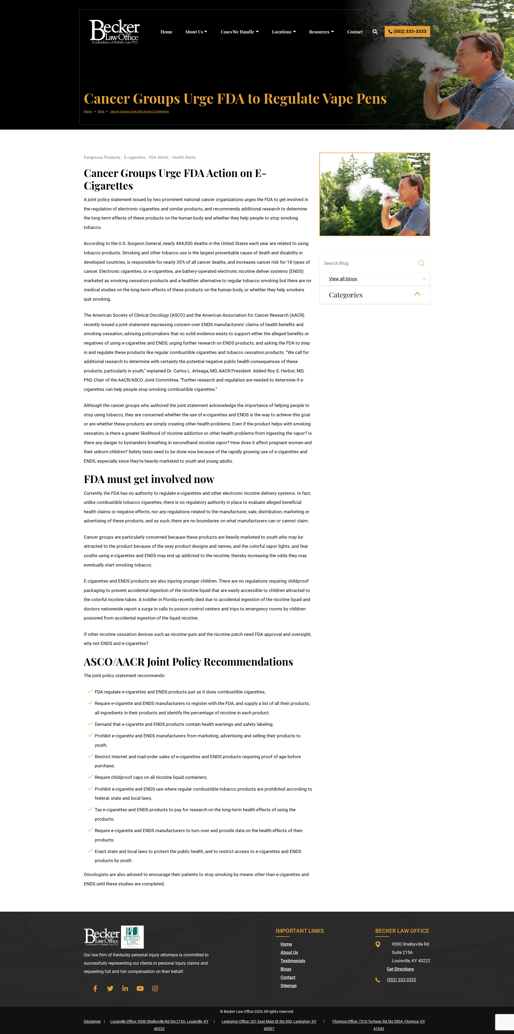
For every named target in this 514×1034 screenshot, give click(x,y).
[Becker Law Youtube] (140, 988)
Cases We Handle (237, 32)
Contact (355, 32)
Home (166, 32)
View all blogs (343, 278)
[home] (115, 31)
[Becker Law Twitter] (110, 988)
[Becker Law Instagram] (155, 988)
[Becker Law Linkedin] (125, 988)
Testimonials (293, 960)
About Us (194, 32)
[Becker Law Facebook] (95, 988)
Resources (319, 32)
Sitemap (289, 985)
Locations (281, 32)
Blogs (286, 969)
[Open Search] (375, 31)
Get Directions (400, 969)
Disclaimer (92, 1021)
